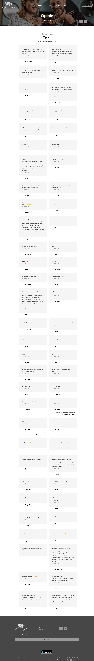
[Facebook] (81, 21)
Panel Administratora (74, 657)
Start (45, 5)
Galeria (58, 5)
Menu (33, 5)
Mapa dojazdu (40, 629)
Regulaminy (21, 657)
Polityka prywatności (29, 657)
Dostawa (51, 5)
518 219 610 (44, 625)
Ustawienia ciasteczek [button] (40, 657)
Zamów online (87, 5)
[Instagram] (85, 21)
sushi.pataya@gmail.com (46, 627)
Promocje (39, 5)
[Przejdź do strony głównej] (8, 5)
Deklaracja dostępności (63, 657)
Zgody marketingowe (51, 657)
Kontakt (64, 5)
